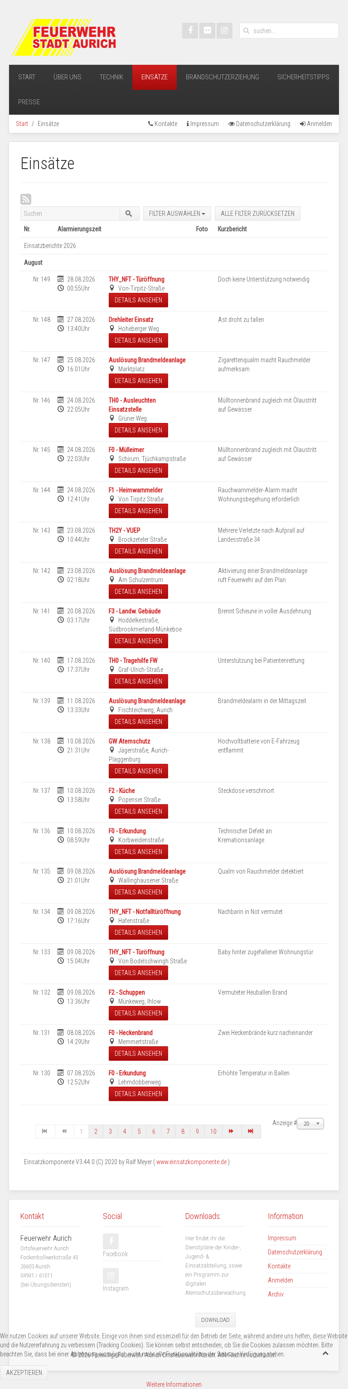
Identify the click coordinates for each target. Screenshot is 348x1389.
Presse (29, 102)
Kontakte (165, 123)
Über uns (67, 77)
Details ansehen (138, 300)
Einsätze (154, 77)
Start (26, 77)
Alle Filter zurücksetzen (258, 213)
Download (215, 1319)
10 (213, 1131)
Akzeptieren (24, 1372)
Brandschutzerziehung (222, 77)
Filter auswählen (175, 213)
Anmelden (318, 123)
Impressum (204, 123)
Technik (111, 77)
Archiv (276, 1294)
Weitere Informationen (174, 1384)
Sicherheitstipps (303, 77)
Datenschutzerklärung (262, 123)
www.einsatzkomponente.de (191, 1162)
